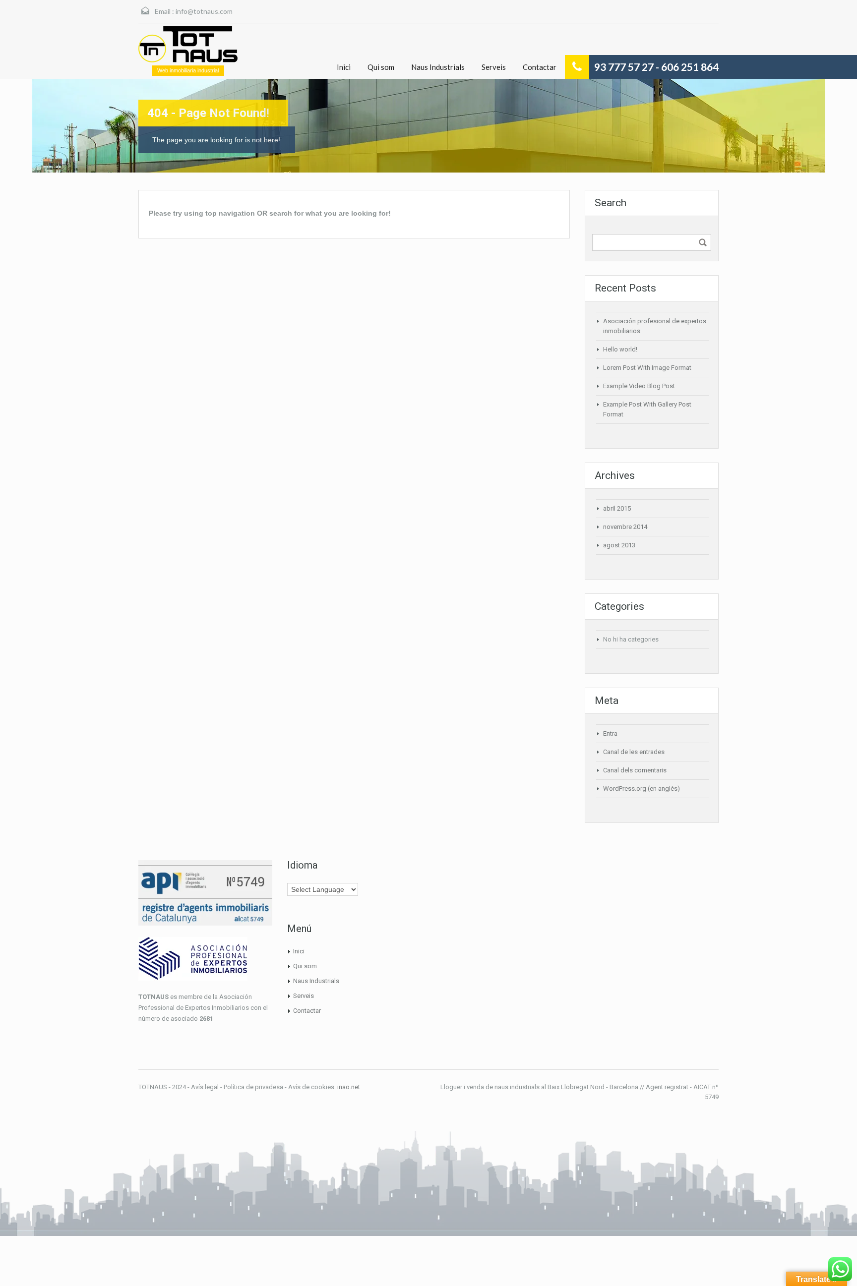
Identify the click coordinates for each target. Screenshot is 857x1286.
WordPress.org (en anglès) (641, 788)
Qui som (380, 66)
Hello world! (620, 349)
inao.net (348, 1087)
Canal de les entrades (634, 752)
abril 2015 (617, 508)
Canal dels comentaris (635, 770)
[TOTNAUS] (188, 44)
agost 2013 (619, 545)
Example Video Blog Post (639, 386)
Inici (344, 66)
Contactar (539, 66)
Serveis (494, 66)
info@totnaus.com (204, 11)
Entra (610, 733)
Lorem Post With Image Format (647, 367)
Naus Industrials (438, 66)
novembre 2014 (625, 526)
